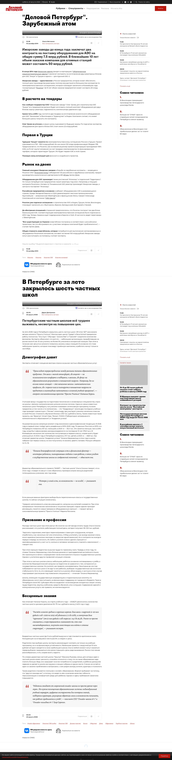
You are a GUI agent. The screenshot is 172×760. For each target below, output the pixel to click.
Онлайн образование (33, 723)
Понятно (164, 756)
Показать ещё (125, 86)
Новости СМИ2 (28, 272)
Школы (132, 723)
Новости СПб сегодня (49, 723)
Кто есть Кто (116, 8)
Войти (160, 8)
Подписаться (102, 2)
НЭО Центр (50, 198)
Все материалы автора (50, 43)
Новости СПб (48, 257)
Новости (38, 257)
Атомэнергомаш (41, 173)
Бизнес (85, 723)
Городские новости (122, 723)
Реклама (105, 8)
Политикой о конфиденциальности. (15, 757)
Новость (30, 257)
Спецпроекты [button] (76, 8)
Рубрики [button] (61, 8)
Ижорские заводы (45, 72)
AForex (66, 175)
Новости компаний (61, 257)
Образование (109, 723)
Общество (93, 723)
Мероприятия (92, 8)
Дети (101, 723)
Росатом (39, 88)
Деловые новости (75, 723)
